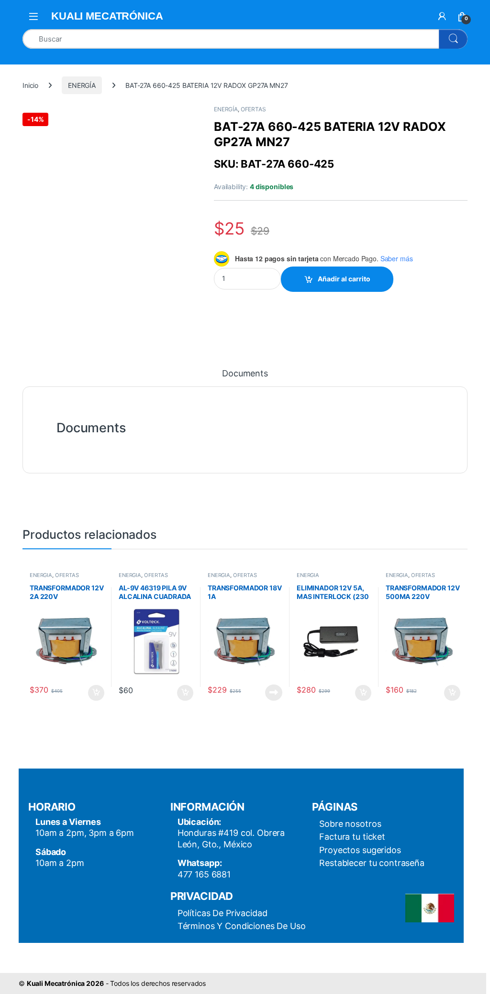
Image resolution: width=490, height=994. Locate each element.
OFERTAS (253, 109)
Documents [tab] (245, 373)
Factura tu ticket (352, 837)
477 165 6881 (204, 874)
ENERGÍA (82, 85)
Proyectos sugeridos (360, 850)
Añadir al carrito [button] (94, 693)
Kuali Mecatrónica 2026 (65, 983)
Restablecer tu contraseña (371, 863)
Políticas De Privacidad (222, 913)
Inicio (30, 85)
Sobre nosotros (350, 824)
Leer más (273, 692)
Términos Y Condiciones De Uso (242, 926)
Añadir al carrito (344, 279)
